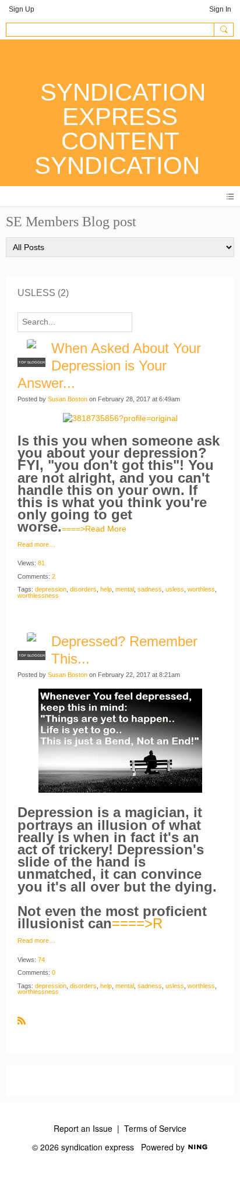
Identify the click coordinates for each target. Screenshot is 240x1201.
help (106, 589)
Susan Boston (67, 398)
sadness (149, 589)
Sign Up (21, 9)
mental (124, 589)
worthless (201, 589)
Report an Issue (83, 1128)
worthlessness (38, 595)
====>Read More (94, 528)
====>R (137, 923)
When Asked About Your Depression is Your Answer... (109, 365)
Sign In (220, 9)
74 (41, 959)
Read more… (36, 544)
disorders (83, 589)
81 (41, 562)
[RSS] (21, 1020)
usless (174, 589)
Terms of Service (155, 1128)
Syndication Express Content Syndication (120, 129)
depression (50, 589)
